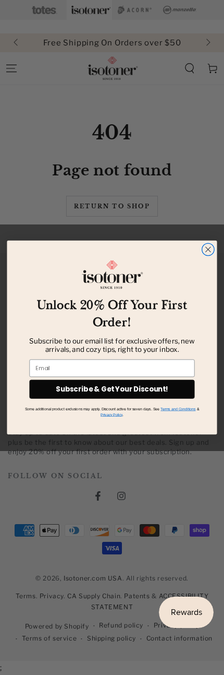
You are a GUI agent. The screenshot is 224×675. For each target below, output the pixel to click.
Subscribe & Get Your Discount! (112, 389)
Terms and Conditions (177, 409)
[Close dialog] (208, 249)
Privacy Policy (111, 415)
